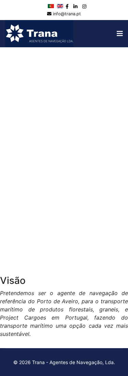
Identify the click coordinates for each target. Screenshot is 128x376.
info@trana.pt (67, 13)
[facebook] (67, 6)
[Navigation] (120, 33)
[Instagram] (84, 6)
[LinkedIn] (75, 6)
